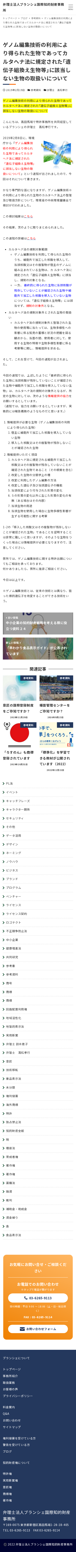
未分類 (10, 1087)
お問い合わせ (12, 1420)
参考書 (10, 966)
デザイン (12, 844)
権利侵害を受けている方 (19, 1438)
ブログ (7, 1451)
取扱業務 (9, 1383)
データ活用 (13, 835)
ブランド (12, 879)
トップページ (12, 1369)
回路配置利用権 (16, 1009)
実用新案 (12, 1035)
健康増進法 (13, 948)
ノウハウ (12, 861)
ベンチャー (13, 896)
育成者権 (12, 1157)
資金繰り (12, 1217)
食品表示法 (13, 1235)
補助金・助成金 (16, 1209)
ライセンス (13, 905)
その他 (10, 827)
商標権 (7, 1494)
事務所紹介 (10, 1376)
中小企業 (12, 940)
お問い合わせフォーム (41, 1329)
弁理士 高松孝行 (57, 90)
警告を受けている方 (16, 1445)
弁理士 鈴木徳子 (17, 1044)
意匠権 (7, 1487)
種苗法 (10, 1148)
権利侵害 (12, 1096)
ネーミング (13, 853)
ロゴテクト (13, 922)
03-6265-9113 (40, 1297)
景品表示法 (13, 1079)
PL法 (9, 783)
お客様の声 (10, 1389)
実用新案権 (10, 1480)
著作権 (10, 1165)
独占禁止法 (13, 1122)
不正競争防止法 (16, 931)
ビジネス (12, 870)
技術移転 (12, 1070)
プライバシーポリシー (18, 1396)
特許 (9, 1113)
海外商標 (12, 1105)
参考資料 (36, 90)
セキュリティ (15, 818)
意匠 (9, 1061)
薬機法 (10, 1183)
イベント (12, 792)
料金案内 (9, 1407)
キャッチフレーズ (18, 801)
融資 (9, 1191)
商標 (9, 992)
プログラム (13, 888)
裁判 (9, 1200)
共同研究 (12, 957)
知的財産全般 (15, 1131)
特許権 (7, 1474)
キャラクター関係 (18, 809)
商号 (9, 983)
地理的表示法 (15, 1026)
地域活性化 (13, 1018)
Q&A (6, 1414)
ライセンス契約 (16, 914)
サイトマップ (12, 1427)
